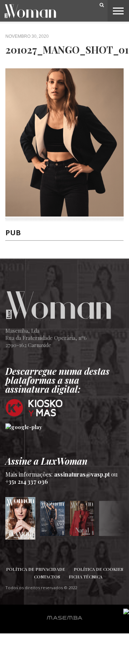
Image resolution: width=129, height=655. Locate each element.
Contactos (47, 576)
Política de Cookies (98, 569)
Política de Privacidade (35, 569)
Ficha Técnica (85, 576)
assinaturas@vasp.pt (82, 474)
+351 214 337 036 (26, 481)
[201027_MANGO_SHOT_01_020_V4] (64, 214)
